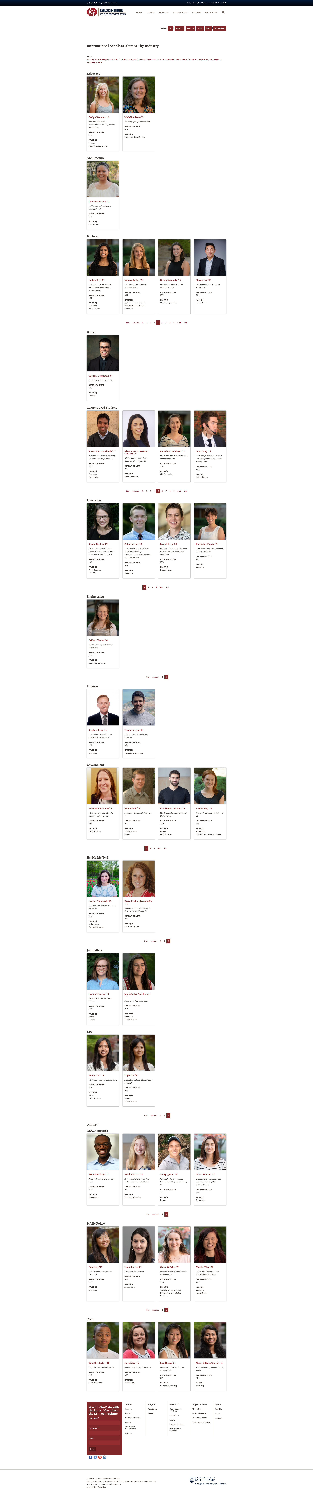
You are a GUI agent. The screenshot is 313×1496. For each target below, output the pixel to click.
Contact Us (116, 1484)
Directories (152, 1409)
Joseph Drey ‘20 (168, 543)
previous (136, 323)
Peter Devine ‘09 (133, 543)
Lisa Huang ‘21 (168, 1362)
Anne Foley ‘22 (204, 808)
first (127, 323)
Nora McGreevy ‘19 (99, 994)
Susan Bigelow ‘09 (98, 543)
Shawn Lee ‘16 (203, 280)
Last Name (94, 1428)
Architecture (100, 59)
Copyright (90, 1478)
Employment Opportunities (130, 1428)
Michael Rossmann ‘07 (101, 375)
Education (142, 59)
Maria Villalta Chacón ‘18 (209, 1362)
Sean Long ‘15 (203, 451)
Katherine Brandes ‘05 (100, 808)
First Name (94, 1418)
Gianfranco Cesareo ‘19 (172, 808)
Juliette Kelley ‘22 (133, 280)
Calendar (196, 12)
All (170, 28)
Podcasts (219, 1418)
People (150, 12)
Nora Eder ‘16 (131, 1362)
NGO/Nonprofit (215, 59)
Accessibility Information (96, 1487)
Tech (100, 62)
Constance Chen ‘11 (99, 201)
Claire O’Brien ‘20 (169, 1267)
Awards (128, 1422)
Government (169, 59)
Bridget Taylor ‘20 (98, 640)
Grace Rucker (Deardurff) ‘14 (138, 902)
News (217, 1414)
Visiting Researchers (200, 1413)
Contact (128, 1413)
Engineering (151, 59)
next (179, 323)
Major (200, 28)
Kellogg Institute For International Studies (103, 1481)
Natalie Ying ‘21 (204, 1267)
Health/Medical (181, 59)
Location (179, 28)
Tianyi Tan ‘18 (96, 1075)
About (139, 12)
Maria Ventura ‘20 (205, 1174)
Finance (161, 59)
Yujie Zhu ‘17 (131, 1075)
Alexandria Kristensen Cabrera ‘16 (136, 452)
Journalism (192, 59)
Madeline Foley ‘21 (134, 117)
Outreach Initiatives (132, 1418)
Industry (190, 28)
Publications (174, 1415)
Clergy (116, 59)
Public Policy (92, 62)
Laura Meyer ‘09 (133, 1267)
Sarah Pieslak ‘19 (133, 1174)
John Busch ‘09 (132, 808)
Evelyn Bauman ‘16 (99, 117)
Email (91, 1438)
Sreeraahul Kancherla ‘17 (102, 451)
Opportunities (180, 12)
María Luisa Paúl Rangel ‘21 (137, 995)
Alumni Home (220, 28)
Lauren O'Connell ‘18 (100, 901)
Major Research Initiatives (175, 1410)
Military (205, 59)
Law (199, 59)
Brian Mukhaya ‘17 (99, 1174)
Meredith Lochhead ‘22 (172, 451)
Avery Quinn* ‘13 (169, 1174)
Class (208, 28)
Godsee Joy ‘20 (96, 280)
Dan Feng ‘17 (95, 1267)
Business (109, 59)
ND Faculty (196, 1409)
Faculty (172, 1420)
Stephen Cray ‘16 (98, 729)
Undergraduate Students (175, 1430)
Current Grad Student (129, 59)
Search (223, 13)
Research (163, 12)
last (185, 323)
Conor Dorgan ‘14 (133, 729)
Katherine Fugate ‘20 (207, 543)
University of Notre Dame (110, 1478)
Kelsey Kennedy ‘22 (170, 280)
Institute (128, 1409)
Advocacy (90, 59)
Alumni (150, 1413)
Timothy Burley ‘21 (99, 1362)
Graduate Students (176, 1424)
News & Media (211, 12)
